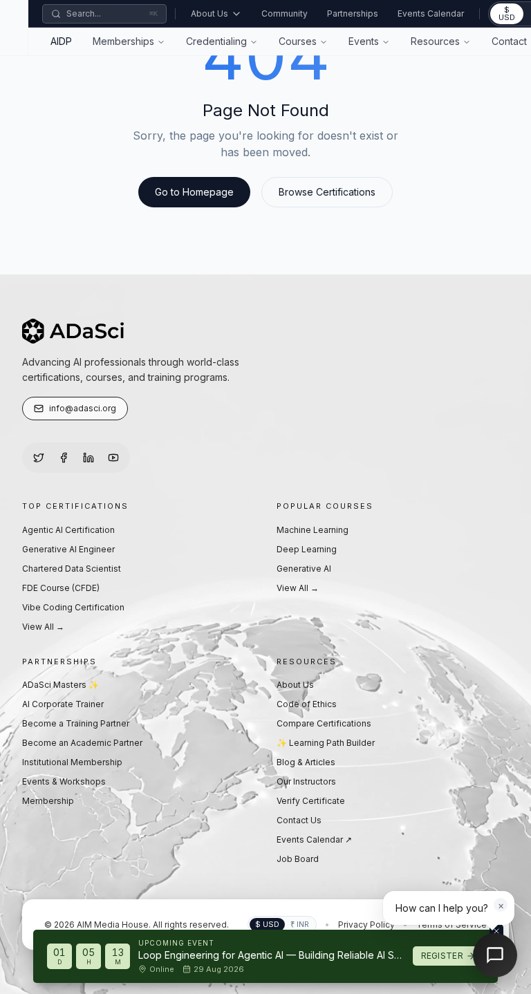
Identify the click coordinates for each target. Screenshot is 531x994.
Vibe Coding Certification (73, 607)
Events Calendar (431, 13)
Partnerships (352, 13)
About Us (209, 13)
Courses (298, 41)
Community (284, 13)
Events (363, 41)
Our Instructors (306, 781)
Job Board (298, 859)
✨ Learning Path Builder (326, 743)
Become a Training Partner (75, 723)
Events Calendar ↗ (314, 839)
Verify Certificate (311, 801)
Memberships (123, 41)
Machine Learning (312, 530)
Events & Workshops (64, 781)
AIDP (61, 41)
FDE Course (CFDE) (61, 588)
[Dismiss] (496, 931)
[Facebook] (64, 458)
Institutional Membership (72, 762)
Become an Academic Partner (82, 743)
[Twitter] (39, 458)
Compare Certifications (324, 723)
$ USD (507, 13)
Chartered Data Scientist (71, 568)
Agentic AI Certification (68, 530)
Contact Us (299, 820)
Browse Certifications (327, 192)
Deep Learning (307, 549)
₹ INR (299, 924)
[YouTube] (113, 458)
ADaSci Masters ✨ (60, 684)
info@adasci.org (82, 408)
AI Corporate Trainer (63, 704)
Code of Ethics (307, 704)
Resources (435, 41)
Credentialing (216, 41)
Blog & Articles (306, 762)
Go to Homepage (194, 192)
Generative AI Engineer (68, 549)
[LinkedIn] (88, 458)
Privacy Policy (366, 924)
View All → (43, 626)
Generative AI (304, 568)
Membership (48, 801)
